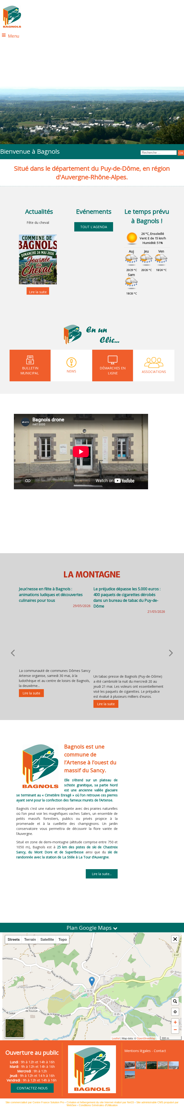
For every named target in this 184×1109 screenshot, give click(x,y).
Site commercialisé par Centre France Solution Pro (35, 1102)
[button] (175, 939)
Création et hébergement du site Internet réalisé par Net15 (100, 1102)
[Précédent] (19, 273)
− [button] (175, 1030)
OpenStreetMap (146, 1038)
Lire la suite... (102, 874)
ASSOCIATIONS (154, 371)
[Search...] (175, 1001)
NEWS (71, 371)
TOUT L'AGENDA (93, 227)
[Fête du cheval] (38, 259)
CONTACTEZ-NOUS (32, 1088)
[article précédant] (12, 652)
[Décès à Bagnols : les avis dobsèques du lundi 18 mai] (129, 632)
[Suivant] (55, 273)
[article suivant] (171, 652)
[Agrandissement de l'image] (130, 1067)
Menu (13, 36)
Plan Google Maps (90, 927)
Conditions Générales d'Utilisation (98, 1105)
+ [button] (175, 1022)
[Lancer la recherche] (181, 153)
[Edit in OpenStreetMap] (158, 1038)
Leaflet (116, 1038)
